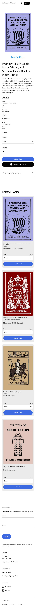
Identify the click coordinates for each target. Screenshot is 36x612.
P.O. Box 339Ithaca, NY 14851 (6, 557)
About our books (6, 572)
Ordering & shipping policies (10, 576)
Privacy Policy (21, 544)
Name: (4, 516)
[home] (8, 3)
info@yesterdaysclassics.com (10, 562)
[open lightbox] (18, 32)
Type (4, 254)
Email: (4, 525)
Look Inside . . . (18, 57)
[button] (32, 3)
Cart (25, 3)
